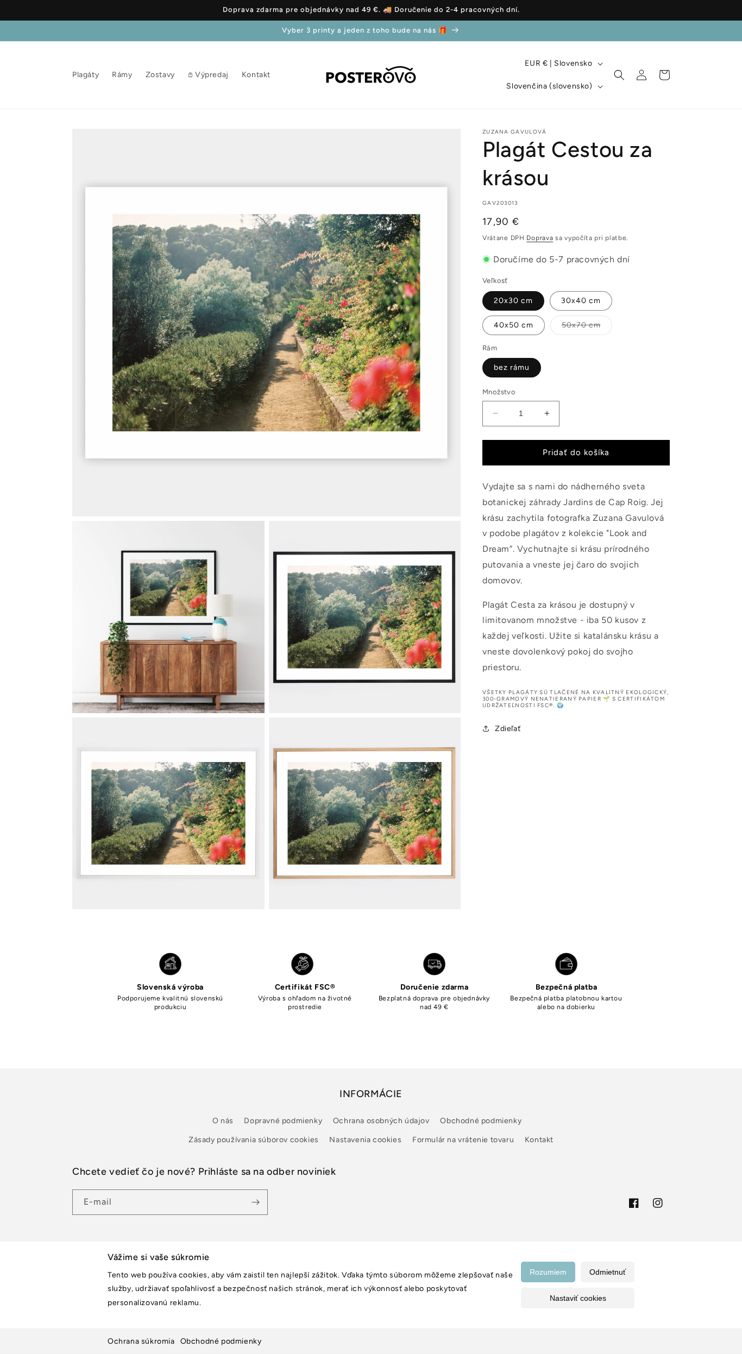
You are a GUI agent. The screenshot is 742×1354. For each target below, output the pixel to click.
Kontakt (539, 1139)
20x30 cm (513, 300)
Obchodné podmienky (221, 1341)
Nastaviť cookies (578, 1298)
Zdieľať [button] (507, 728)
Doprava (539, 238)
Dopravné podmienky (283, 1120)
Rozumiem (548, 1272)
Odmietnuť (607, 1272)
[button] (619, 75)
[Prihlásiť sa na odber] (255, 1202)
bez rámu (512, 367)
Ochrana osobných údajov (381, 1120)
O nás (223, 1120)
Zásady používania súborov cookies (253, 1139)
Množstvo (498, 392)
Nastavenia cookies (365, 1139)
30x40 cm (581, 300)
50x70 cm (587, 327)
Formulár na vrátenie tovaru (463, 1139)
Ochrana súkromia (141, 1341)
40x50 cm (513, 324)
